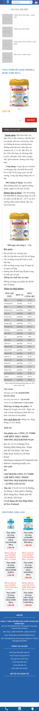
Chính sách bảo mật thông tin (19, 652)
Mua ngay (31, 120)
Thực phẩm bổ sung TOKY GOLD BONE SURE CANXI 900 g (28, 597)
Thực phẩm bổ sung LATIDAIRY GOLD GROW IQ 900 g (11, 567)
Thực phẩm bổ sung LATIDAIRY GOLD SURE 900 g (11, 597)
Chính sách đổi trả (19, 665)
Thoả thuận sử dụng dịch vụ (19, 655)
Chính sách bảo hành (19, 662)
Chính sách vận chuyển (19, 668)
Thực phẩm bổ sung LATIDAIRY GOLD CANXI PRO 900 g (28, 537)
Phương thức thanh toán (19, 659)
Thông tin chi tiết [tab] (12, 130)
